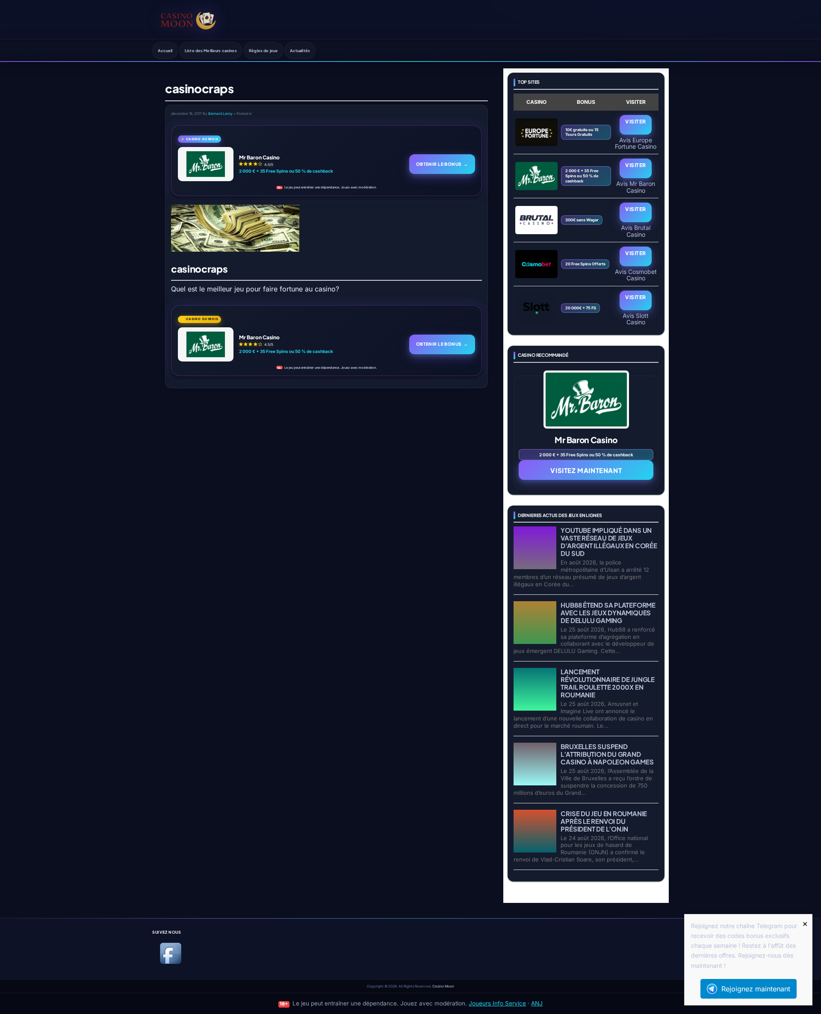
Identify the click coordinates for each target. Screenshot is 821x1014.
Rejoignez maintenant (755, 989)
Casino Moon (443, 986)
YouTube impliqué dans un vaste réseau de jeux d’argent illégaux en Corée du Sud (609, 541)
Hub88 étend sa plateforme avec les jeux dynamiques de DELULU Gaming (608, 612)
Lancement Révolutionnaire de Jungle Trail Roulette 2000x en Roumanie (607, 683)
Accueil (165, 50)
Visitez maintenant (586, 470)
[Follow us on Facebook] (170, 962)
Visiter (635, 121)
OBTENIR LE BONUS (442, 164)
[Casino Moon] (188, 19)
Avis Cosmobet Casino (636, 275)
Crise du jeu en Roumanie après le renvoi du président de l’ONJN (604, 821)
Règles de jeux (263, 50)
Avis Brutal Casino (635, 231)
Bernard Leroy (220, 114)
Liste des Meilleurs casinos (211, 50)
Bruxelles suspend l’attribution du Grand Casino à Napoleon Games (607, 754)
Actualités (300, 50)
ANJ (537, 1003)
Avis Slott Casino (636, 319)
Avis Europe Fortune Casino (635, 143)
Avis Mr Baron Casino (635, 187)
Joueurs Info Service (497, 1003)
